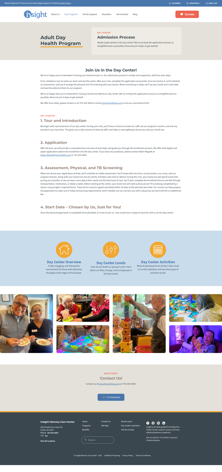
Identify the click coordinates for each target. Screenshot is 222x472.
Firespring (116, 455)
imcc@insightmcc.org (111, 103)
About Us (55, 14)
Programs (86, 425)
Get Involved (122, 14)
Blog (135, 14)
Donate (189, 14)
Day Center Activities (158, 262)
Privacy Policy (127, 455)
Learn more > (65, 3)
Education (106, 14)
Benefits (85, 429)
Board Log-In (126, 421)
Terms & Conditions (143, 455)
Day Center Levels (111, 263)
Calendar (176, 3)
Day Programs (71, 14)
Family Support (90, 14)
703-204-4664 (52, 433)
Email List (213, 3)
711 (46, 436)
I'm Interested (113, 397)
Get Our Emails (127, 429)
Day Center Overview (64, 262)
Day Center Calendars (130, 425)
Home (84, 421)
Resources (194, 3)
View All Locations (47, 441)
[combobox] (97, 440)
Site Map (105, 425)
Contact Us (106, 421)
